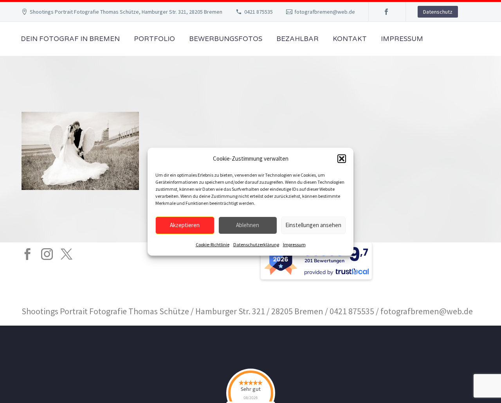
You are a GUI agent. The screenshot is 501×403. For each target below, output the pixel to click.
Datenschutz (437, 11)
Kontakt (350, 39)
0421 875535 (258, 11)
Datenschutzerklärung (256, 244)
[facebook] (27, 254)
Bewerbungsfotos (225, 39)
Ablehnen (247, 225)
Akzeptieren (185, 225)
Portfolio (154, 39)
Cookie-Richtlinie (212, 244)
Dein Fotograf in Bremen (70, 39)
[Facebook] (386, 12)
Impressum (294, 244)
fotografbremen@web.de (324, 11)
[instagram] (47, 254)
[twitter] (66, 254)
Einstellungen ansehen (313, 225)
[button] (342, 159)
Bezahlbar (297, 39)
